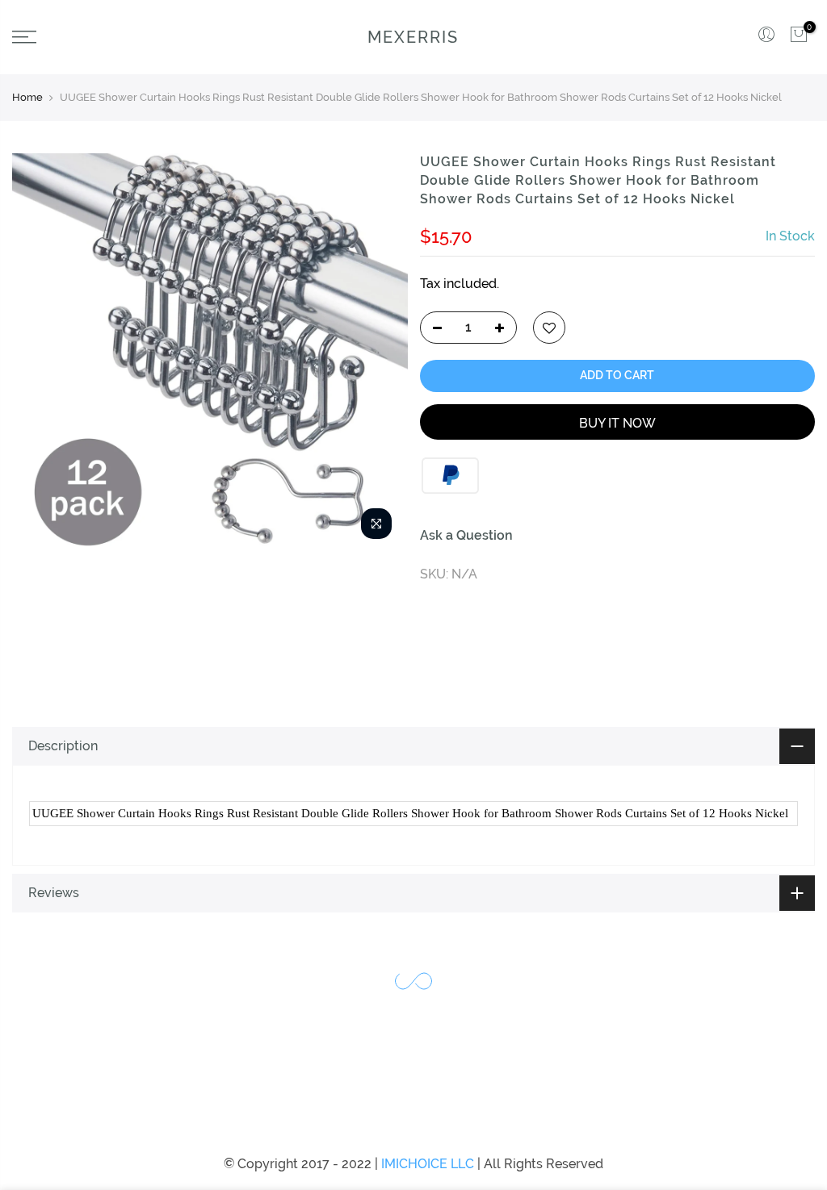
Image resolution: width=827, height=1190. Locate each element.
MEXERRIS (413, 37)
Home (27, 97)
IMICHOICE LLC (427, 1163)
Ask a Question (466, 535)
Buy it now (617, 423)
